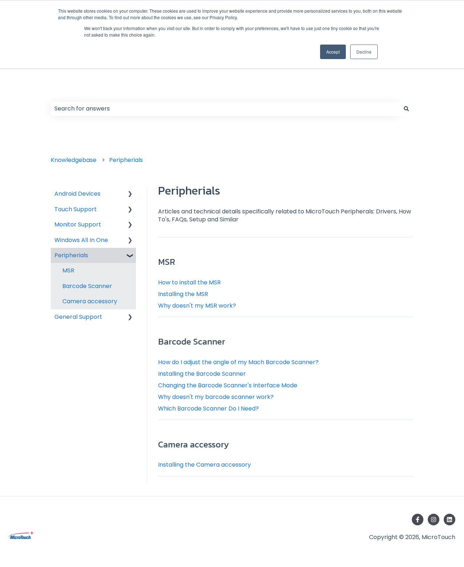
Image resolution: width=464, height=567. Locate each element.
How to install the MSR (189, 282)
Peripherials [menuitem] (71, 255)
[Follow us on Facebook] (417, 519)
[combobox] (225, 109)
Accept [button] (333, 52)
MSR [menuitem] (68, 270)
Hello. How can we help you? (123, 91)
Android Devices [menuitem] (77, 193)
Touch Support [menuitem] (75, 209)
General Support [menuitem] (78, 317)
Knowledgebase (73, 160)
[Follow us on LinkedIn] (449, 519)
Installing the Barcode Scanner (202, 374)
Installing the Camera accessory (204, 464)
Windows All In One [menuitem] (81, 240)
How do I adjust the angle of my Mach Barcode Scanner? (238, 362)
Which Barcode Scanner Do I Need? (208, 408)
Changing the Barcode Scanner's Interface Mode (227, 385)
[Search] (406, 109)
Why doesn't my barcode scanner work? (216, 397)
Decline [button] (364, 52)
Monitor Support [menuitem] (77, 224)
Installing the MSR (183, 294)
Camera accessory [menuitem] (89, 301)
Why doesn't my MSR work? (197, 305)
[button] (130, 194)
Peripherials (126, 160)
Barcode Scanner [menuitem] (87, 286)
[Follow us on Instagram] (433, 519)
